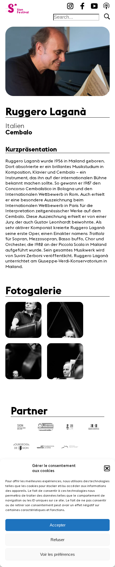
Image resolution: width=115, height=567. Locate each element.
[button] (107, 468)
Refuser (57, 539)
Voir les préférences (57, 554)
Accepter (58, 525)
